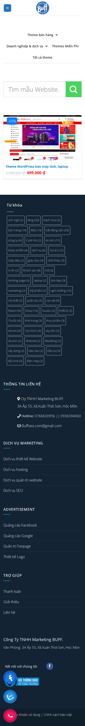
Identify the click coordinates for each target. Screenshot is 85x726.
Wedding (53, 341)
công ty (15, 240)
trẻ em (14, 331)
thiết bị (65, 311)
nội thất (15, 300)
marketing (16, 291)
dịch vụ (39, 250)
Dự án (56, 250)
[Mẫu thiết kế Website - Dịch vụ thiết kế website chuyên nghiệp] (42, 8)
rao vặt (52, 300)
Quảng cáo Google (18, 535)
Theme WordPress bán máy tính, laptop (37, 167)
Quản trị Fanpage (17, 546)
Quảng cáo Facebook (20, 525)
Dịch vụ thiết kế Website (22, 458)
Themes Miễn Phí (65, 46)
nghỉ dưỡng (60, 291)
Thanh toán (12, 591)
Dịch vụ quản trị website (22, 480)
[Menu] (7, 8)
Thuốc (14, 320)
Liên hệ (9, 612)
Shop (31, 311)
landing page (18, 280)
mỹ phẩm (38, 291)
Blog (33, 220)
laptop (40, 280)
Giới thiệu (56, 260)
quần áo (34, 300)
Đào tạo (36, 351)
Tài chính (33, 331)
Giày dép (16, 260)
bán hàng (17, 230)
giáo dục (36, 260)
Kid (49, 270)
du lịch (53, 240)
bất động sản (57, 230)
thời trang (33, 320)
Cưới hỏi (33, 240)
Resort (14, 311)
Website (33, 341)
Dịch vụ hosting (15, 469)
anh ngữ (15, 220)
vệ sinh (15, 341)
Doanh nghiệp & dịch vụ (25, 46)
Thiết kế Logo (14, 556)
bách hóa (52, 220)
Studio (48, 311)
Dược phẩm (18, 250)
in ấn (13, 270)
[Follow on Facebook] (49, 666)
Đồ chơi (15, 361)
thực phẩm (55, 320)
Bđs (36, 230)
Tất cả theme (42, 57)
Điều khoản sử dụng (26, 714)
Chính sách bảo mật (58, 714)
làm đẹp (58, 280)
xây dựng (16, 351)
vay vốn (52, 331)
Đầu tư (53, 351)
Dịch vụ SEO (13, 490)
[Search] (74, 89)
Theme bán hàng (40, 35)
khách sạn (32, 270)
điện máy (35, 361)
